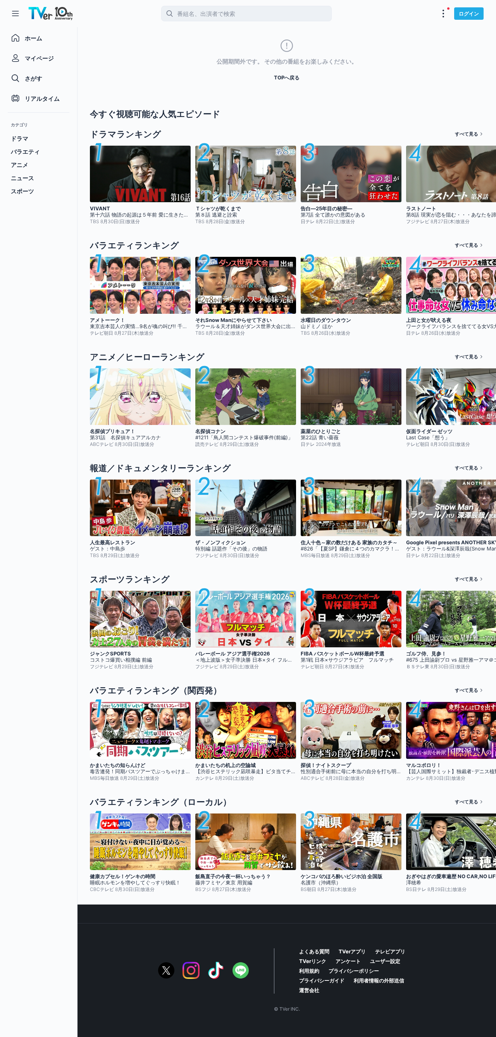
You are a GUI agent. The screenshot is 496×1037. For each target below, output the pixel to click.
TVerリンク (312, 961)
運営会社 (309, 990)
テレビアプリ (390, 951)
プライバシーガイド (321, 980)
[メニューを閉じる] (15, 13)
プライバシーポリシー (354, 971)
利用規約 (309, 971)
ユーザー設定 (385, 961)
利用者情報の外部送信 (379, 980)
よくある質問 (314, 951)
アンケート (348, 961)
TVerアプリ (352, 951)
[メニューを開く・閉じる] (443, 13)
